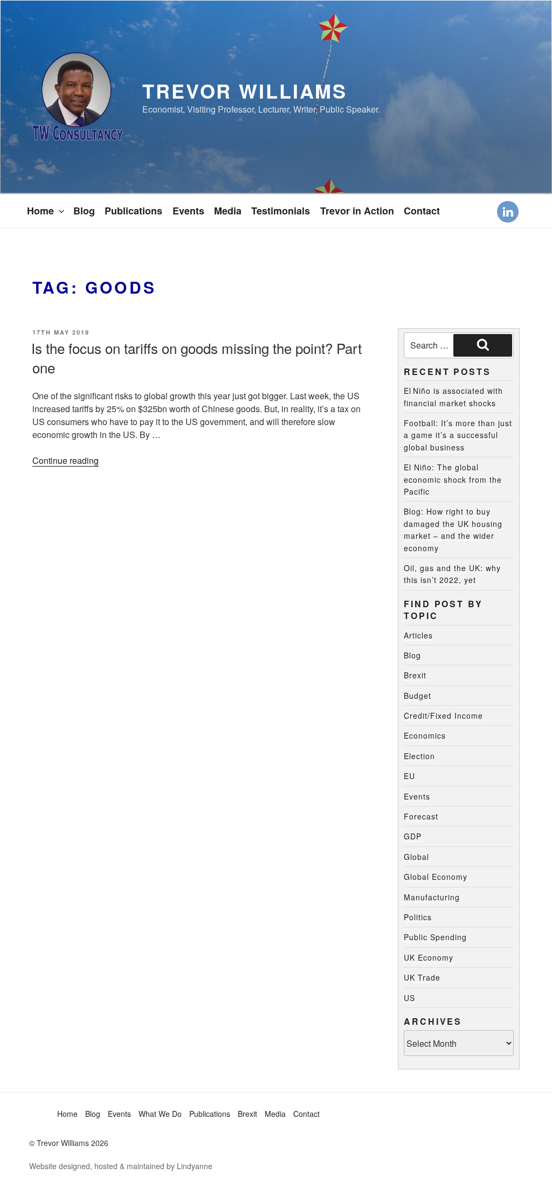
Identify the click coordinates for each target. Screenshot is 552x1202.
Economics (425, 735)
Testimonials (280, 211)
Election (419, 756)
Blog (84, 211)
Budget (417, 695)
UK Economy (428, 957)
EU (409, 775)
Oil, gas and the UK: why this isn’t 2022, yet (452, 573)
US (409, 997)
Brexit (415, 675)
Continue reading (65, 460)
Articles (418, 635)
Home (40, 211)
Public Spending (435, 937)
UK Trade (422, 977)
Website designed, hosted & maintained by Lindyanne (120, 1166)
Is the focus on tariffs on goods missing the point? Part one (196, 357)
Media (228, 211)
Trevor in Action (357, 211)
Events (188, 211)
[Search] (482, 345)
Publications (133, 211)
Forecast (421, 816)
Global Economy (435, 876)
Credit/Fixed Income (443, 715)
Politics (418, 917)
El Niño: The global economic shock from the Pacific (453, 479)
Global (416, 856)
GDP (413, 836)
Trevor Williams (244, 91)
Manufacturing (432, 897)
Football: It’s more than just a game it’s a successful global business (458, 435)
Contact (422, 211)
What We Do (160, 1113)
